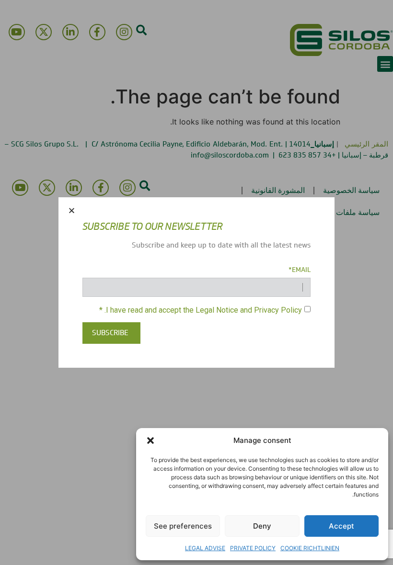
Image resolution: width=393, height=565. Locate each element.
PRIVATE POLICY (253, 548)
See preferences (183, 526)
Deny (262, 526)
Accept (341, 526)
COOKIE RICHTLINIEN (309, 548)
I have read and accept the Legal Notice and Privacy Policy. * (200, 309)
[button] (150, 440)
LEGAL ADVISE (205, 548)
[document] (196, 282)
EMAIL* (300, 270)
